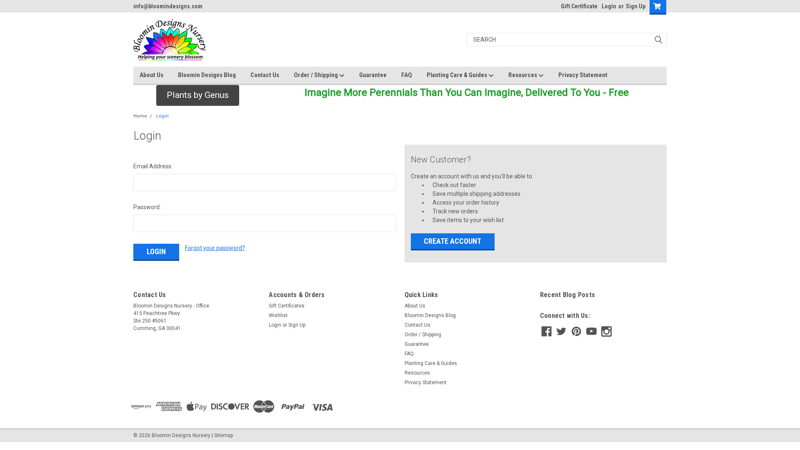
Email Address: (152, 166)
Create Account (452, 241)
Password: (147, 207)
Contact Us (264, 75)
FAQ (406, 75)
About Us (151, 75)
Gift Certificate (579, 6)
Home (140, 116)
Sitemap (223, 435)
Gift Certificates (287, 306)
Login (609, 6)
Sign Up (635, 6)
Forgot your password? (215, 248)
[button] (197, 95)
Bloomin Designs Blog (207, 75)
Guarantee (373, 75)
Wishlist (278, 315)
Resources (523, 75)
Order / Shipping (316, 75)
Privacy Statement (583, 75)
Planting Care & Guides (457, 75)
